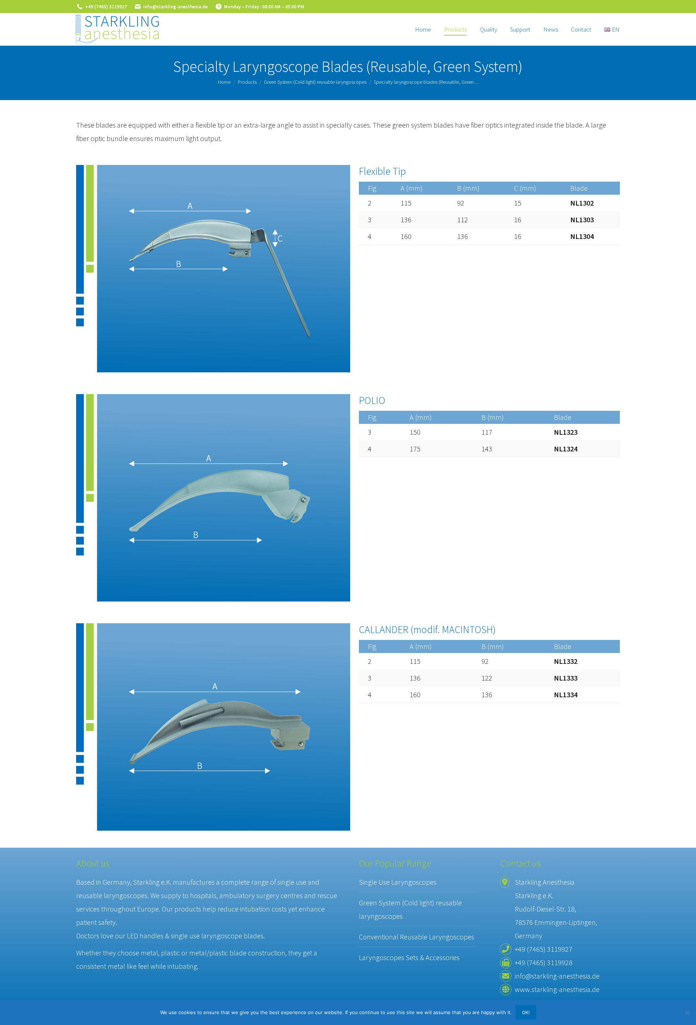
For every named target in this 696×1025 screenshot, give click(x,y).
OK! (526, 1012)
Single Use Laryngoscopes (397, 881)
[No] (687, 1012)
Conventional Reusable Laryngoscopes (416, 936)
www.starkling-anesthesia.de (557, 989)
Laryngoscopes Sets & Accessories (409, 957)
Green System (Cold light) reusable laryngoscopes (410, 909)
